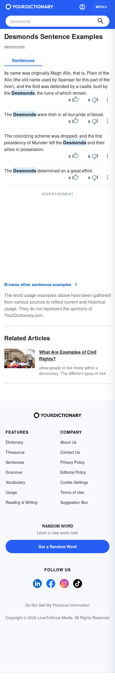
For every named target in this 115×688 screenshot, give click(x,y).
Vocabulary (15, 482)
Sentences (23, 60)
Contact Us (70, 452)
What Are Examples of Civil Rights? (67, 355)
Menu (101, 6)
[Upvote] (75, 100)
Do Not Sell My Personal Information (57, 605)
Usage (11, 492)
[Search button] (100, 21)
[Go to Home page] (29, 6)
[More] (107, 99)
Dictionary (14, 442)
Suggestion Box (74, 502)
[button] (82, 7)
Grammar (14, 472)
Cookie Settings (74, 482)
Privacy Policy (72, 462)
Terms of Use (72, 492)
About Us (68, 442)
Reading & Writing (21, 502)
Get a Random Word (58, 546)
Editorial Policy (73, 472)
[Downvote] (95, 100)
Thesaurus (15, 452)
